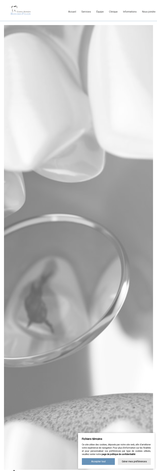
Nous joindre (148, 11)
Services (86, 11)
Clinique (113, 11)
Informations (130, 11)
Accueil (72, 11)
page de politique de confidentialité (118, 454)
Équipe (100, 11)
